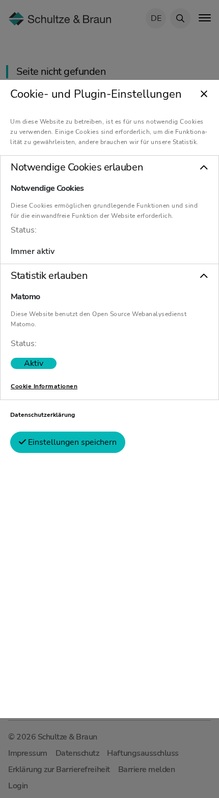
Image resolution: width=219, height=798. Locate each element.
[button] (109, 167)
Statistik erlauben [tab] (49, 275)
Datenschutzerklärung (42, 415)
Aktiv (33, 363)
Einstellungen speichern (71, 442)
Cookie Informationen (44, 386)
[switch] (34, 363)
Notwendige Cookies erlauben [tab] (77, 167)
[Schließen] (204, 94)
